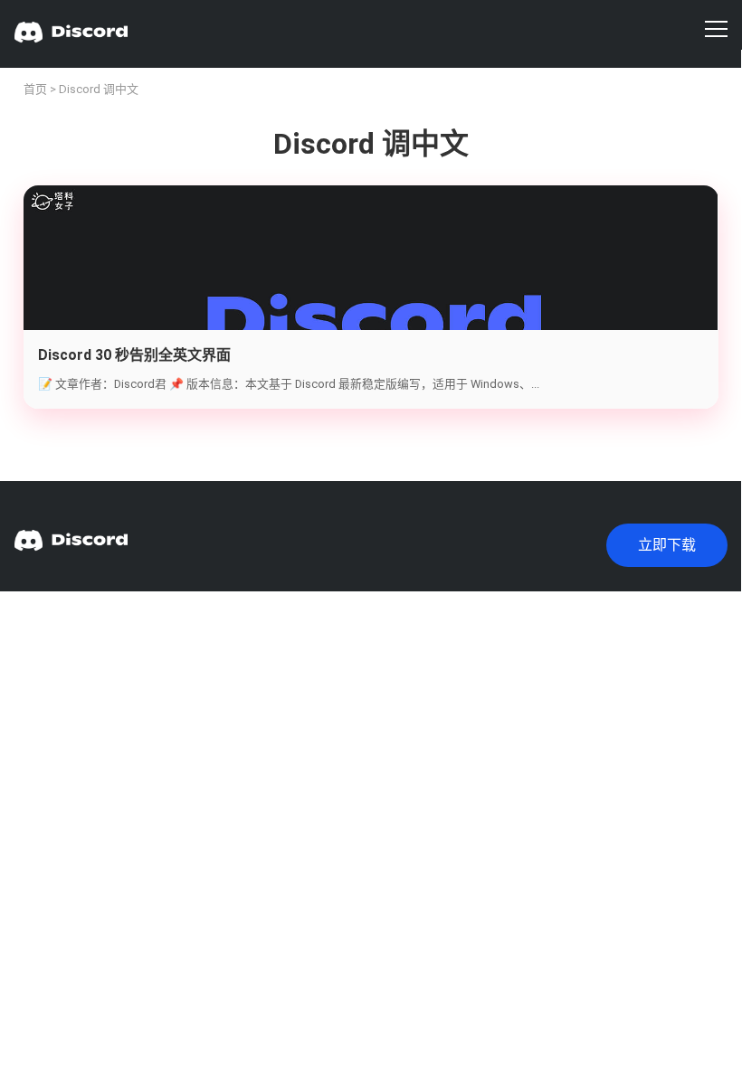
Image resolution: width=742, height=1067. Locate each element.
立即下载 (667, 544)
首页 (35, 89)
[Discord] (71, 34)
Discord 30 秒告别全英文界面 (134, 355)
